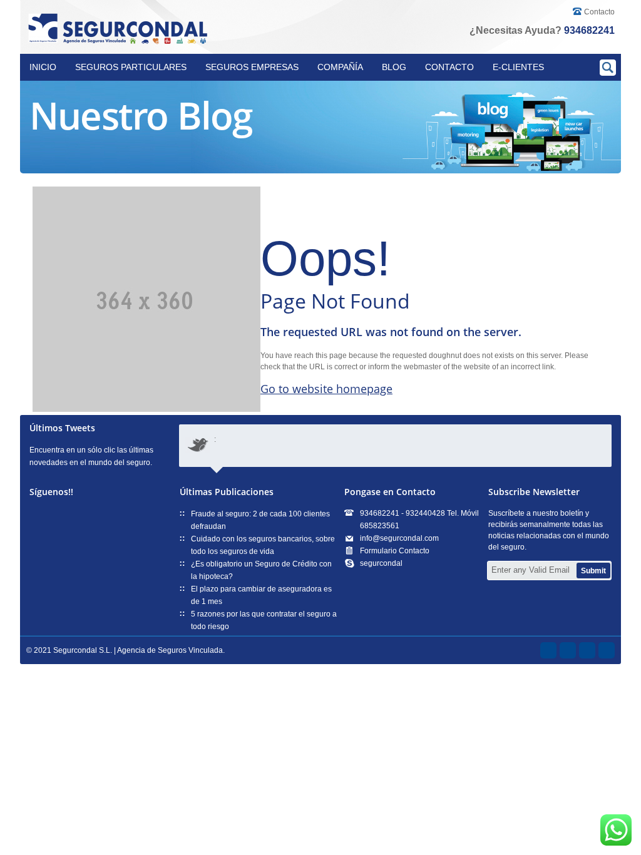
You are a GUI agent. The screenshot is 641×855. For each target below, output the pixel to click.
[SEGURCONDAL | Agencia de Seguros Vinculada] (120, 29)
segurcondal (381, 563)
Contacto (599, 12)
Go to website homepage (326, 388)
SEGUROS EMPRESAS (252, 67)
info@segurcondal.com (399, 538)
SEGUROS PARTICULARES (131, 67)
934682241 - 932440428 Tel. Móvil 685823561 (419, 519)
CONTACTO (449, 67)
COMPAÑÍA (340, 67)
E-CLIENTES (518, 67)
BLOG (394, 67)
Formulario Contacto (394, 550)
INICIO (42, 67)
